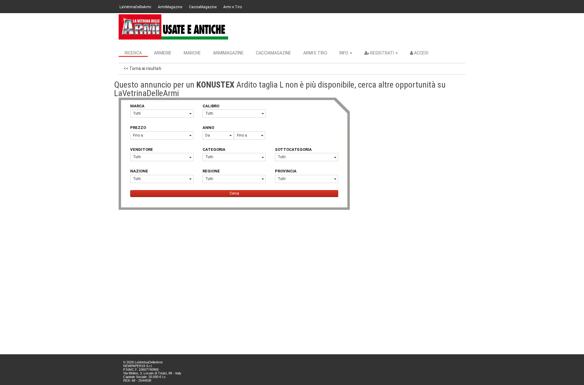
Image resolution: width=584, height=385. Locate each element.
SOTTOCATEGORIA (293, 149)
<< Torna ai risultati (142, 68)
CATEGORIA (214, 149)
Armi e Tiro (232, 7)
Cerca (234, 193)
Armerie (163, 52)
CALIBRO (211, 106)
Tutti (137, 113)
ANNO (208, 127)
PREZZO (138, 127)
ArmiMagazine (170, 7)
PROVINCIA (286, 171)
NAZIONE (139, 171)
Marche (192, 52)
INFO (344, 52)
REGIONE (211, 171)
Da (207, 135)
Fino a (138, 135)
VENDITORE (141, 149)
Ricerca (133, 52)
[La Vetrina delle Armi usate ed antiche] (173, 27)
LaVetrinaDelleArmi (135, 7)
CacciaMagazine (203, 7)
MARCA (137, 106)
